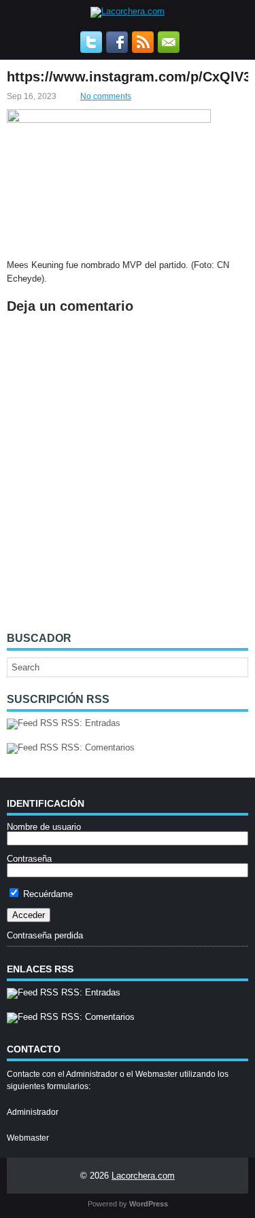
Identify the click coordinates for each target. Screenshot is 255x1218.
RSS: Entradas (89, 723)
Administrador (32, 1112)
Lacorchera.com (143, 1176)
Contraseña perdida (45, 935)
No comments (105, 96)
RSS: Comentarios (96, 747)
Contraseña (29, 859)
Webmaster (28, 1138)
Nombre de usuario (44, 827)
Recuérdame (46, 894)
